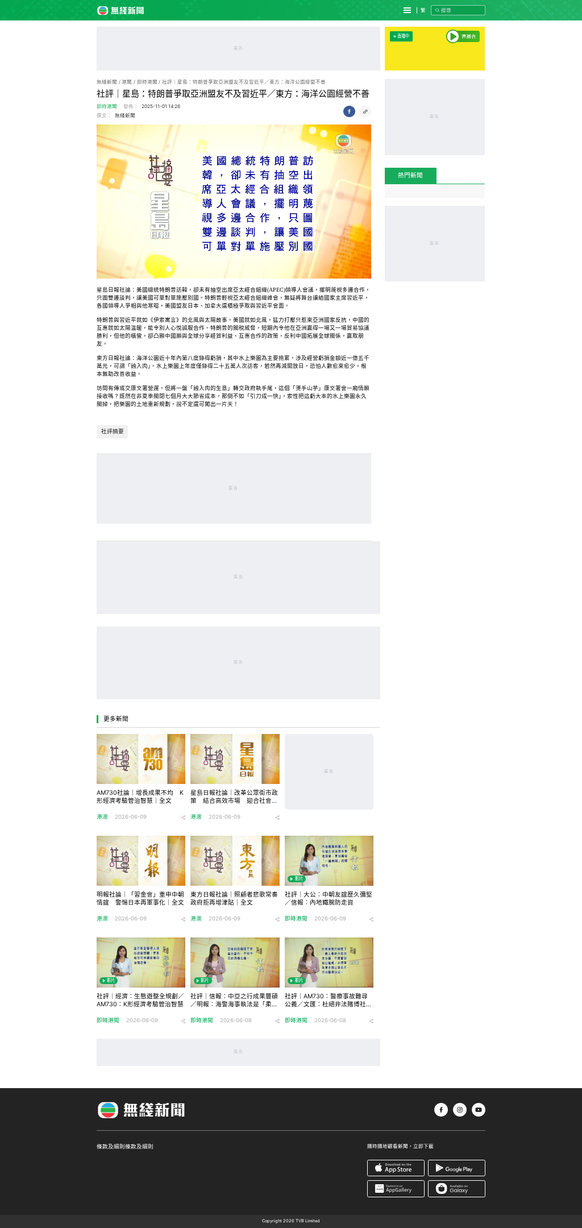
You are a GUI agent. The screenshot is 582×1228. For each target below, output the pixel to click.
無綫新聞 (107, 82)
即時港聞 (147, 82)
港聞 (127, 82)
